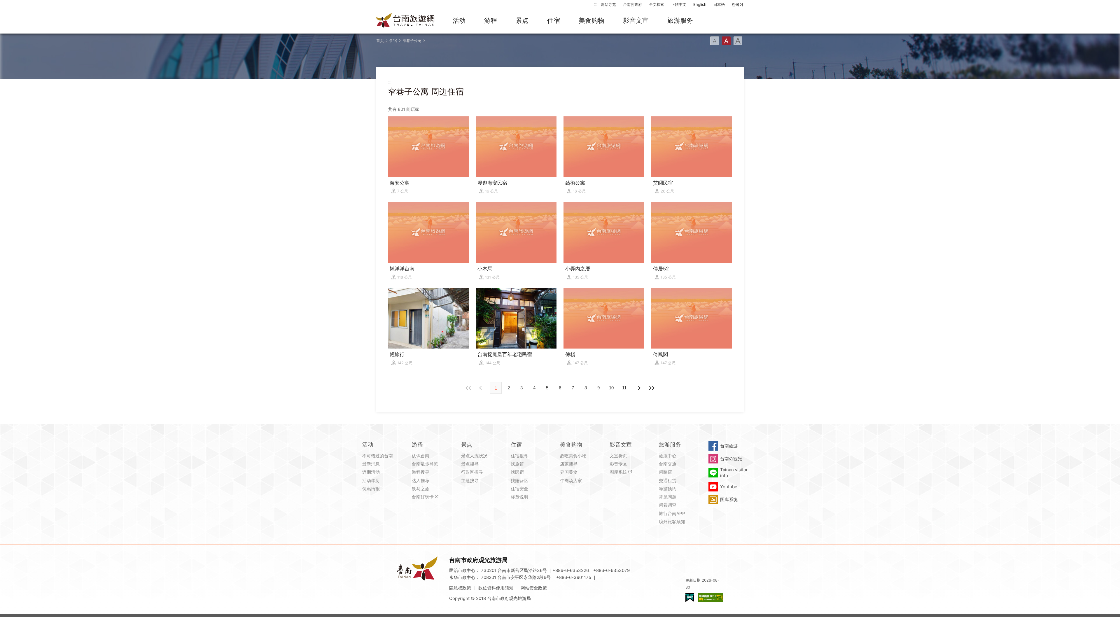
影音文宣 (636, 20)
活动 (459, 20)
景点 (522, 20)
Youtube (728, 486)
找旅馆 (517, 464)
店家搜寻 (569, 464)
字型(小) (714, 40)
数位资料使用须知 (495, 588)
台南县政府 (632, 4)
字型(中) (726, 40)
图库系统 (618, 472)
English (699, 4)
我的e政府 (689, 597)
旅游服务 (680, 20)
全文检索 (656, 4)
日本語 (719, 4)
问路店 (665, 472)
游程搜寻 (420, 472)
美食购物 (591, 20)
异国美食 (569, 472)
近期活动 (371, 472)
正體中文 (678, 4)
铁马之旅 (420, 488)
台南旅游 (729, 446)
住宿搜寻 (519, 456)
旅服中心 (667, 456)
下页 (481, 388)
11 (624, 387)
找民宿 (517, 472)
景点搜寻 (470, 464)
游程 (490, 20)
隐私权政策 (460, 588)
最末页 (651, 388)
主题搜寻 (470, 480)
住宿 (553, 20)
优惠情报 (371, 488)
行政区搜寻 (472, 472)
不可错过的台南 (377, 456)
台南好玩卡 (423, 497)
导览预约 (667, 488)
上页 (639, 388)
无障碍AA (710, 597)
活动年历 (371, 480)
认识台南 (420, 456)
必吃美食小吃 (573, 456)
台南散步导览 (425, 464)
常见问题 (667, 497)
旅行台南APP (672, 513)
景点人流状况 (474, 456)
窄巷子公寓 (411, 40)
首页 (380, 40)
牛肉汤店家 (571, 480)
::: (595, 4)
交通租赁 (667, 480)
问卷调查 (667, 505)
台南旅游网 (405, 21)
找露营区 (519, 480)
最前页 (468, 388)
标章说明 (519, 497)
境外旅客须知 (672, 521)
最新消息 (371, 464)
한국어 (737, 4)
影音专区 (618, 464)
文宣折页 (618, 456)
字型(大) (738, 40)
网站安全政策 (534, 588)
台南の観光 (731, 458)
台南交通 (667, 464)
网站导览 (608, 4)
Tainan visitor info (734, 472)
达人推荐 (420, 480)
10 (611, 387)
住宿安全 (519, 488)
